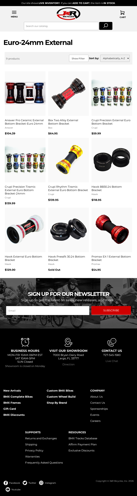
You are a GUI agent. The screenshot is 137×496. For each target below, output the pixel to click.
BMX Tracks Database (82, 438)
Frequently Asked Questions (44, 462)
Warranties (32, 456)
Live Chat (112, 361)
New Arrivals (12, 390)
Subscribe (111, 310)
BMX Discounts (14, 415)
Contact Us (97, 402)
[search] (106, 26)
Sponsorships (99, 408)
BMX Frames (12, 402)
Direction (68, 364)
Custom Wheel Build (61, 396)
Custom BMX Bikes (60, 390)
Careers (95, 421)
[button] (14, 14)
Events (94, 415)
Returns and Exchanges (41, 438)
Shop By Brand (57, 402)
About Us (96, 396)
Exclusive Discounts (81, 450)
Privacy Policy (34, 450)
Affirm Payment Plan (82, 444)
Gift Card (9, 408)
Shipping (31, 444)
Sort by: (94, 58)
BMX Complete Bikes (18, 396)
